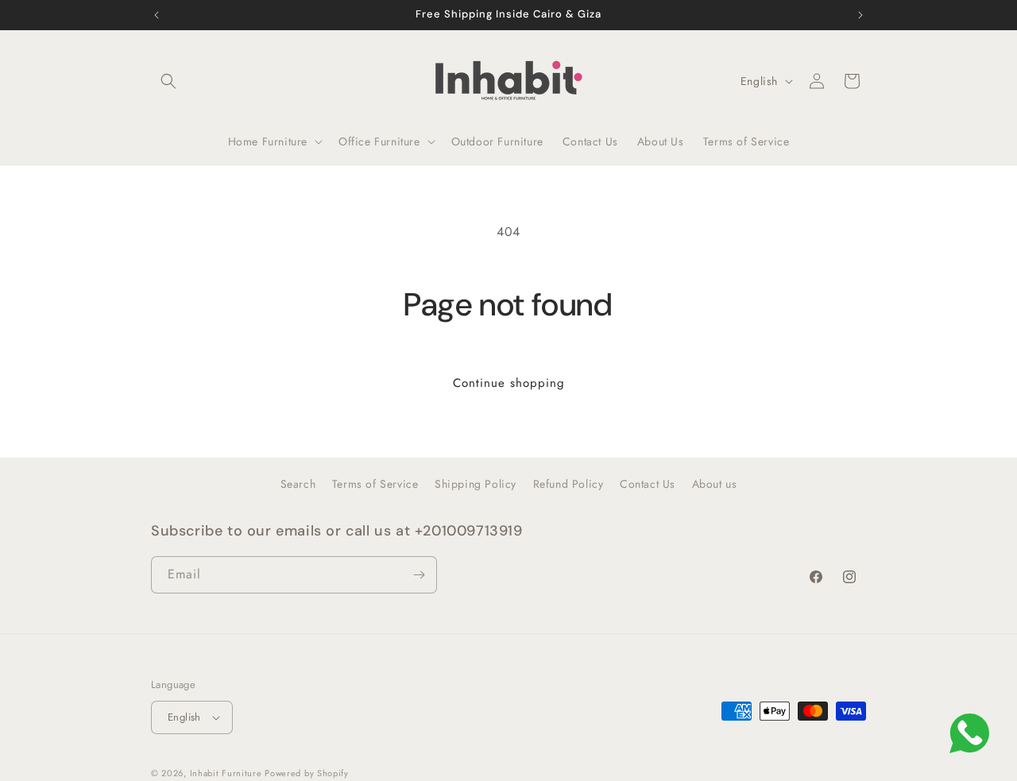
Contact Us (647, 484)
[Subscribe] (418, 574)
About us (714, 484)
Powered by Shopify (307, 773)
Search (298, 484)
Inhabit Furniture (227, 773)
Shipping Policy (475, 484)
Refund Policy (568, 484)
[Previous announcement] (156, 15)
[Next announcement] (860, 15)
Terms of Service (375, 484)
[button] (168, 81)
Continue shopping (509, 383)
